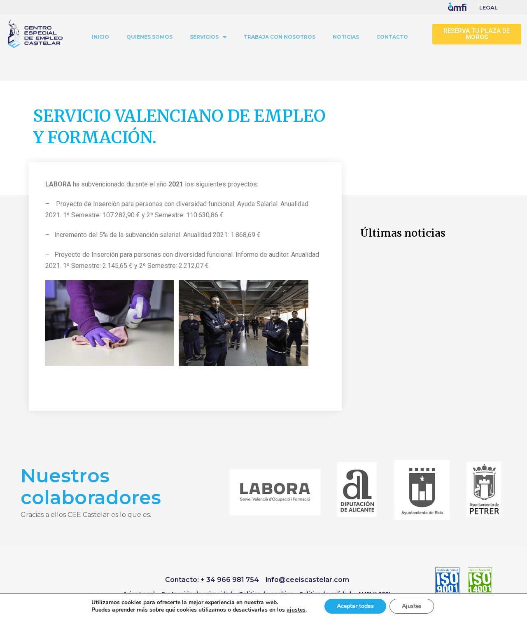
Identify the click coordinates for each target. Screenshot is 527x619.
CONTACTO (392, 37)
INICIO (100, 37)
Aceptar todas (355, 606)
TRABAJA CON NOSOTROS (279, 37)
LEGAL (488, 7)
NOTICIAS (346, 37)
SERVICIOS (204, 37)
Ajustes (412, 606)
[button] (476, 34)
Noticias (44, 95)
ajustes (296, 610)
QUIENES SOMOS (149, 37)
